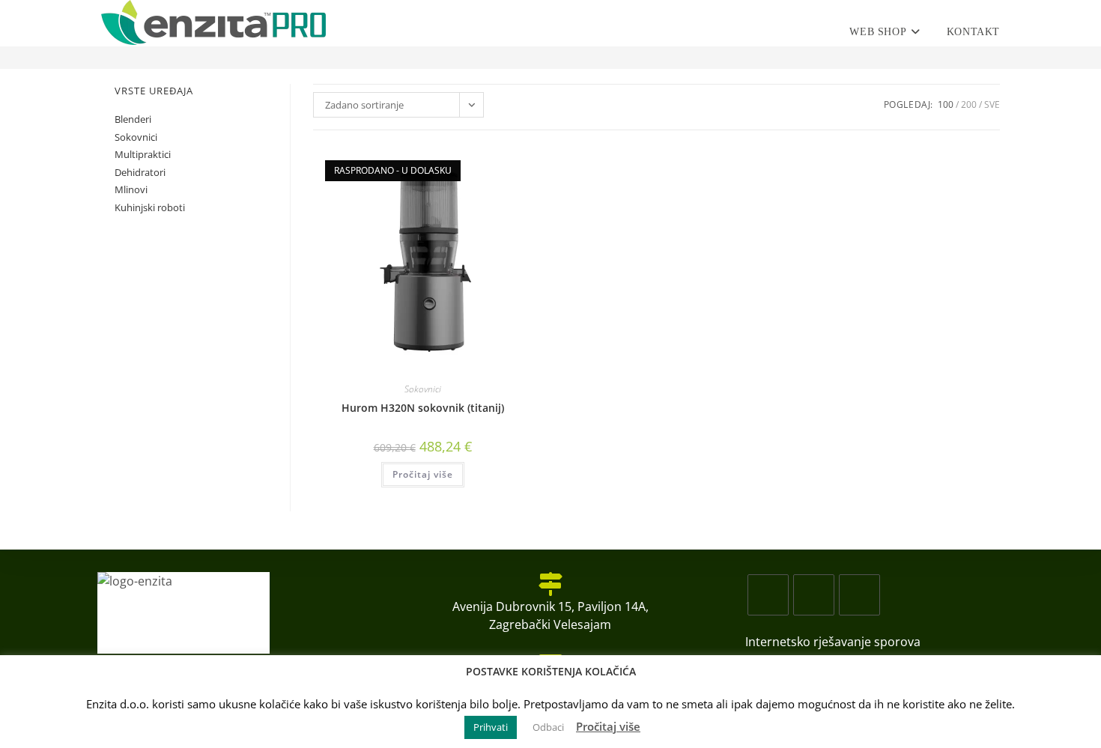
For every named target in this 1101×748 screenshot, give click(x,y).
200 (969, 104)
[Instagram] (813, 594)
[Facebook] (768, 594)
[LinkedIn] (859, 594)
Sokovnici (422, 389)
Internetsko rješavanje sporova (832, 641)
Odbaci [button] (548, 727)
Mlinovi (131, 189)
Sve (992, 104)
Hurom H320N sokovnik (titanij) (423, 408)
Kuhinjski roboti (150, 207)
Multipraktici (143, 154)
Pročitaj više (422, 474)
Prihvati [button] (490, 727)
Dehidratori (140, 172)
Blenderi (133, 119)
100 (945, 104)
